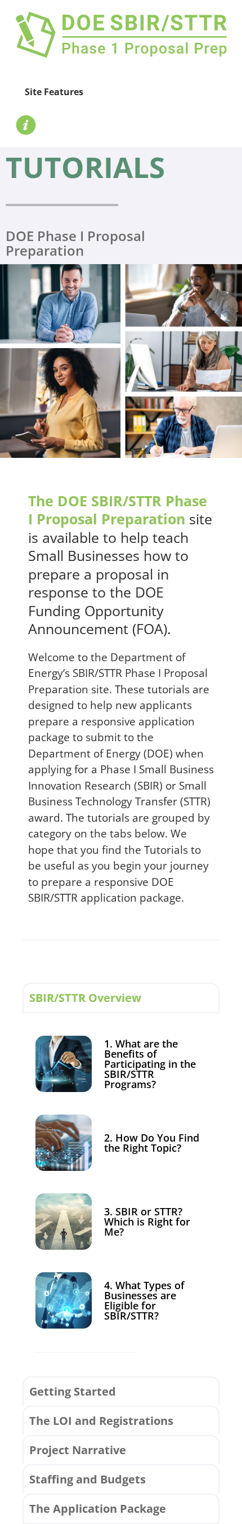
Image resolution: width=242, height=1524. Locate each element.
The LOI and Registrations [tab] (101, 1420)
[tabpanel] (121, 1194)
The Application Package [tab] (97, 1508)
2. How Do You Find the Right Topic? (151, 1143)
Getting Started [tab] (72, 1391)
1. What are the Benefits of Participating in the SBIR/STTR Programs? (150, 1064)
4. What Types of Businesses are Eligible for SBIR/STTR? (144, 1300)
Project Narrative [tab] (77, 1450)
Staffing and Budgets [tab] (87, 1479)
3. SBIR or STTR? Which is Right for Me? (147, 1221)
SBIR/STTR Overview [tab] (85, 997)
